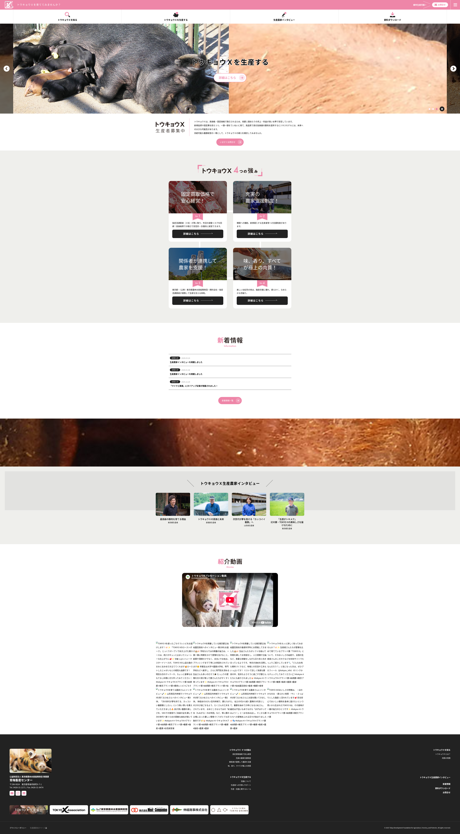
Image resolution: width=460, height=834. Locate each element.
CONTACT (24, 793)
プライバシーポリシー (18, 828)
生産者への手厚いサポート (241, 785)
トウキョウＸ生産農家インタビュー (435, 777)
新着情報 (446, 783)
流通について (246, 781)
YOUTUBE (12, 793)
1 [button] (429, 109)
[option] (230, 69)
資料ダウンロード (442, 788)
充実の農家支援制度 (243, 758)
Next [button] (453, 69)
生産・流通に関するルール (241, 789)
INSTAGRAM (18, 793)
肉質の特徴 (446, 758)
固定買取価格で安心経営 (242, 754)
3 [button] (437, 109)
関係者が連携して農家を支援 (240, 762)
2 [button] (433, 109)
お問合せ (442, 4)
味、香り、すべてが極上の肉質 (239, 766)
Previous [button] (7, 69)
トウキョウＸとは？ (442, 754)
